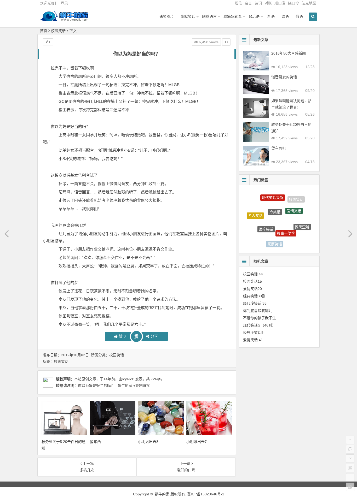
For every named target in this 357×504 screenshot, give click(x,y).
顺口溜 (279, 3)
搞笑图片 (166, 16)
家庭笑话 (274, 242)
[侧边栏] (226, 42)
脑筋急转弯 (232, 16)
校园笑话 (58, 31)
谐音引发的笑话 (284, 77)
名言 (248, 3)
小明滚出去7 (196, 442)
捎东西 (95, 442)
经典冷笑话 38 (255, 303)
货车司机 (278, 148)
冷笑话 (274, 205)
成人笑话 (293, 241)
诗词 (258, 3)
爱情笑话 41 (253, 340)
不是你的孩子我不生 (259, 318)
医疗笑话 (266, 223)
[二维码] (350, 487)
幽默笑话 (188, 16)
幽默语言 (209, 16)
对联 (268, 3)
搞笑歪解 (302, 224)
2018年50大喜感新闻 (288, 53)
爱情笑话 (294, 206)
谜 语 (270, 16)
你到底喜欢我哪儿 (257, 311)
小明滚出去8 (148, 442)
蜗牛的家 (162, 494)
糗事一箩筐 (286, 227)
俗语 (299, 16)
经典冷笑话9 (253, 332)
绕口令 (293, 3)
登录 (64, 3)
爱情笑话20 (252, 289)
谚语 (285, 16)
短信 (238, 3)
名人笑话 (255, 213)
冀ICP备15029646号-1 (205, 494)
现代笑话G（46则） (259, 325)
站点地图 (309, 3)
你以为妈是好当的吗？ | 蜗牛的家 (105, 385)
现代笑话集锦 (273, 195)
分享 (154, 336)
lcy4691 (128, 379)
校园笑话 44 (253, 274)
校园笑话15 (252, 281)
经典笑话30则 (254, 296)
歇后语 (254, 16)
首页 (43, 31)
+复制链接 (141, 385)
